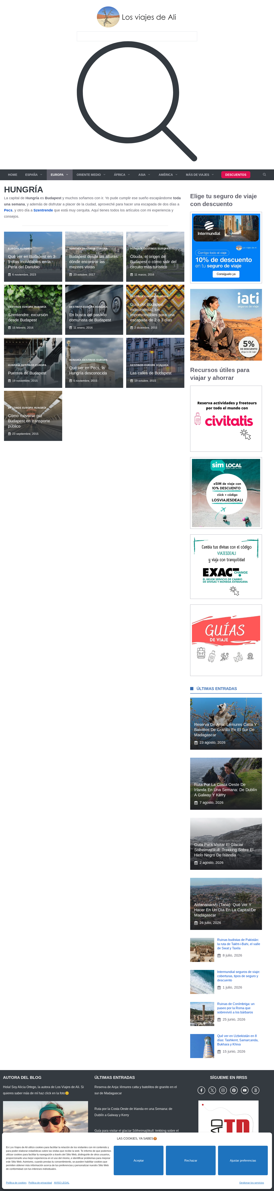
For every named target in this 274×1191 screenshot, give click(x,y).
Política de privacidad (40, 1182)
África (119, 174)
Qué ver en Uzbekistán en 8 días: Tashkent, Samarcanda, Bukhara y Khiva (237, 1040)
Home (12, 174)
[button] (264, 174)
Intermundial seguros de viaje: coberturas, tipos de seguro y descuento (238, 976)
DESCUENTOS (235, 174)
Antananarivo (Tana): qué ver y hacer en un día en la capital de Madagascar (225, 909)
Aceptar (139, 1160)
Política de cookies (16, 1182)
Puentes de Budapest (27, 373)
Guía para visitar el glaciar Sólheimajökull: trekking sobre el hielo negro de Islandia (223, 849)
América (166, 174)
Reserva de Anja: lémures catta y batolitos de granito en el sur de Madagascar (225, 729)
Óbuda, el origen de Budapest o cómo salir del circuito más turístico (153, 261)
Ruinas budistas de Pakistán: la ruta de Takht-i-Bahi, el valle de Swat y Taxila (238, 944)
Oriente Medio (89, 174)
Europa (57, 174)
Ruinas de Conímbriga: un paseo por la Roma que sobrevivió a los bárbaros (236, 1008)
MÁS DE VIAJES (197, 174)
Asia (142, 174)
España (31, 174)
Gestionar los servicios (251, 1182)
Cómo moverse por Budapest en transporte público (29, 420)
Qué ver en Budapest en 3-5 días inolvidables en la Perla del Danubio (32, 261)
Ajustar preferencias (243, 1160)
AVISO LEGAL (61, 1182)
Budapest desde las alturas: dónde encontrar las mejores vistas (94, 261)
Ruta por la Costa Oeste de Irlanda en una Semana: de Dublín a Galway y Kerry (225, 789)
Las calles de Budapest (151, 373)
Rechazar (190, 1160)
